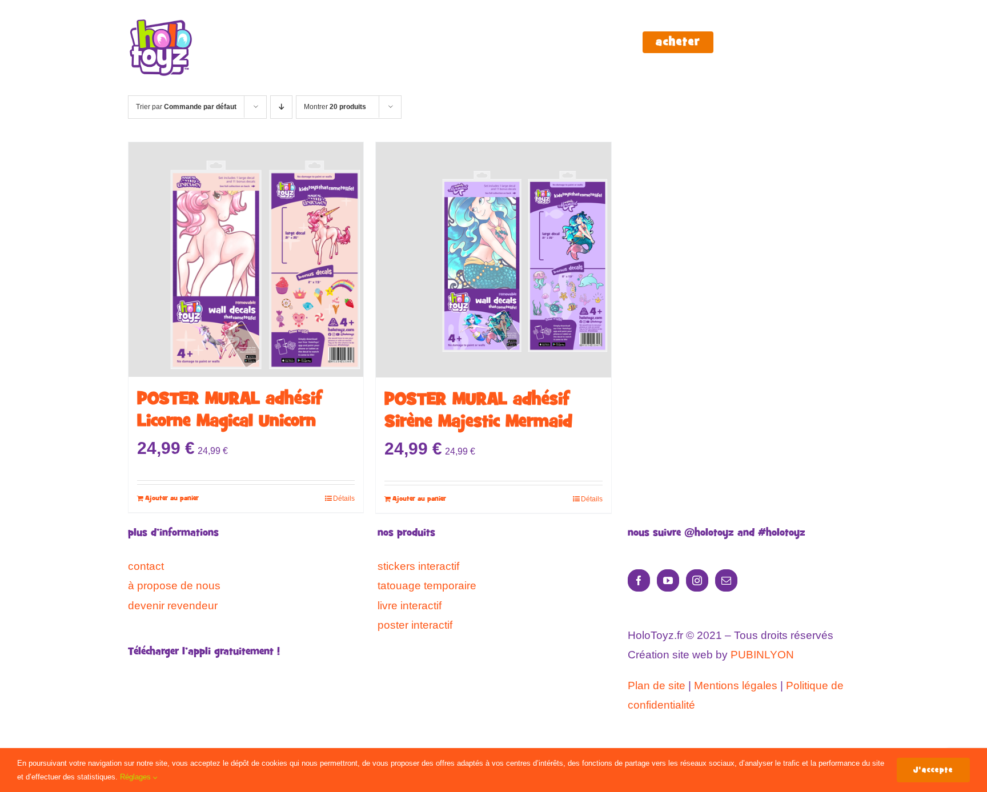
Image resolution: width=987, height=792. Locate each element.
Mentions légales (735, 686)
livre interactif (410, 606)
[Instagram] (697, 580)
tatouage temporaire (427, 586)
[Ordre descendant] (281, 107)
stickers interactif (418, 566)
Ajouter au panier (172, 498)
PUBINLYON (762, 655)
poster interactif (415, 625)
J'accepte (933, 770)
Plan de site (656, 686)
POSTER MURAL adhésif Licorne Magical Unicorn (229, 410)
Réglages (136, 777)
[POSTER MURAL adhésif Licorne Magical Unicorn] (246, 259)
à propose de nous (174, 586)
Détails (344, 498)
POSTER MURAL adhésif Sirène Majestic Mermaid (478, 411)
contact (146, 566)
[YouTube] (668, 580)
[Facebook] (639, 580)
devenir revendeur (173, 606)
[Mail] (726, 580)
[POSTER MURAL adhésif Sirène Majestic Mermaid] (493, 259)
